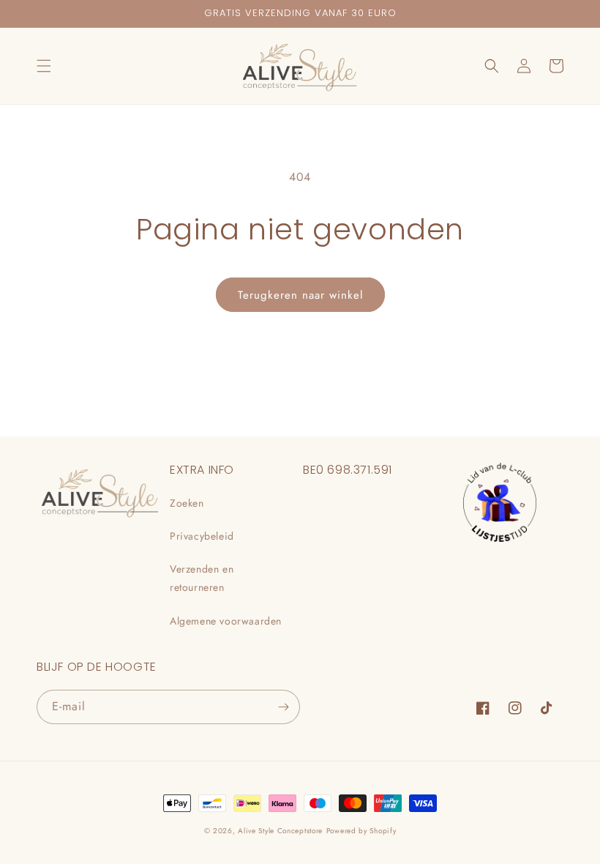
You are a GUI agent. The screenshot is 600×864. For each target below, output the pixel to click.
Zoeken (187, 503)
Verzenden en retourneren (201, 578)
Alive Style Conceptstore (280, 830)
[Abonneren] (283, 707)
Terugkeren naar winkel (300, 295)
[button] (44, 66)
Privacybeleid (202, 536)
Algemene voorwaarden (226, 621)
